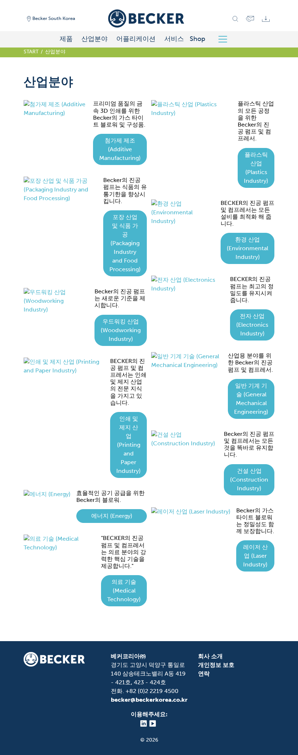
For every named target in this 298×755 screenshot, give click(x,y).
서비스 (174, 39)
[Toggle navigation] (225, 39)
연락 (204, 673)
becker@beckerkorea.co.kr (149, 699)
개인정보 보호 (216, 664)
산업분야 (94, 39)
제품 (66, 39)
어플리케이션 (136, 39)
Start (31, 51)
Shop (197, 39)
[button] (120, 149)
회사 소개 (210, 656)
